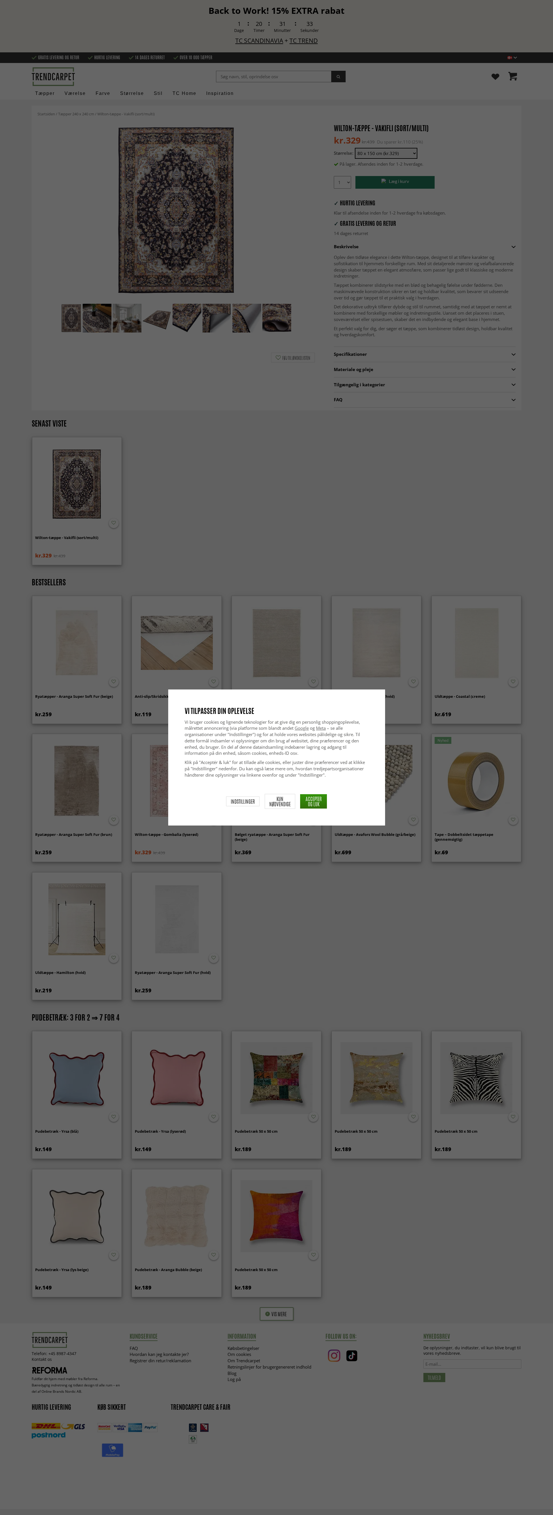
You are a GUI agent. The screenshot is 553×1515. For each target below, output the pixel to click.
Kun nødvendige (280, 801)
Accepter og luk (314, 801)
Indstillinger (243, 801)
